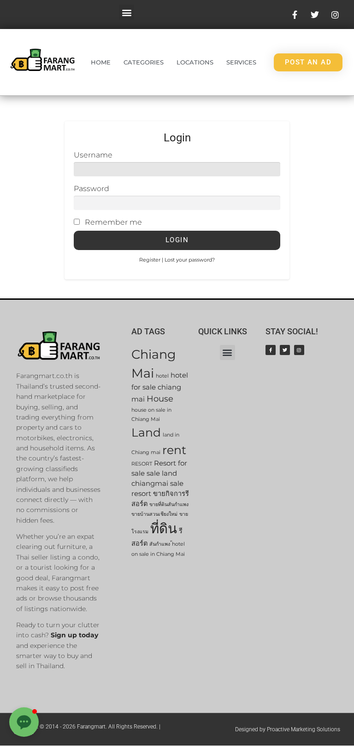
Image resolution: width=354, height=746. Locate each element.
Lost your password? (190, 259)
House (160, 398)
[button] (126, 12)
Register (149, 259)
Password (91, 188)
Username (93, 155)
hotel (162, 376)
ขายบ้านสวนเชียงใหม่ (154, 514)
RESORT (141, 464)
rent (174, 450)
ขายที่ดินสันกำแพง (169, 504)
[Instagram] (299, 350)
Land (146, 432)
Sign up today (74, 635)
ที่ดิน (163, 528)
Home (101, 62)
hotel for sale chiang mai (159, 387)
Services (241, 62)
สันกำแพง (159, 544)
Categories (144, 62)
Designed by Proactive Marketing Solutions (287, 729)
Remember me (113, 222)
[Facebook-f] (271, 350)
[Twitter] (285, 350)
